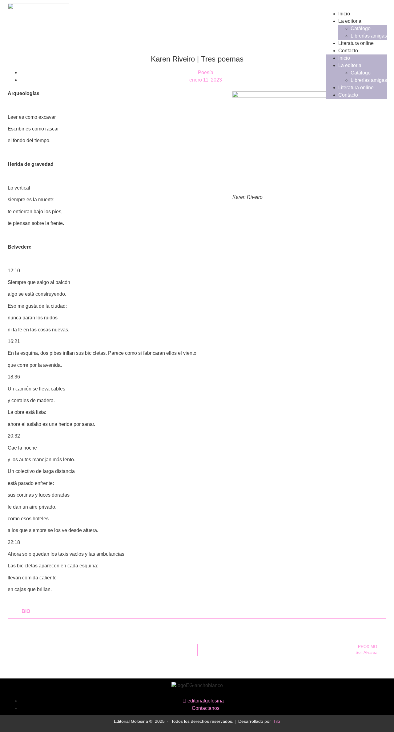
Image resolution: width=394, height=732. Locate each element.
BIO (26, 611)
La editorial (350, 21)
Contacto (348, 50)
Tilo (276, 721)
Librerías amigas (369, 35)
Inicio (344, 13)
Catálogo (361, 28)
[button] (197, 611)
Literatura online (356, 43)
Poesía (205, 72)
